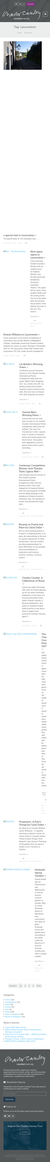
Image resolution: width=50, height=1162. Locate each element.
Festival (8, 1007)
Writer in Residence (13, 1017)
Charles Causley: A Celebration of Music (33, 579)
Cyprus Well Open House (15, 1027)
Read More (34, 316)
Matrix (32, 1159)
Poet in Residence (37, 516)
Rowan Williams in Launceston (20, 334)
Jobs (7, 1009)
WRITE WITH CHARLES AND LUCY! (20, 1041)
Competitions (11, 1002)
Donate (31, 4)
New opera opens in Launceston (36, 254)
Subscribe (9, 1099)
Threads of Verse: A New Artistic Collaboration (24, 1039)
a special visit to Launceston (18, 235)
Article (34, 625)
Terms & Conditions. (27, 1158)
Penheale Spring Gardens (40, 872)
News (20, 243)
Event (7, 1005)
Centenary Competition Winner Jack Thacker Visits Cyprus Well (32, 468)
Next (39, 986)
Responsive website (22, 1159)
